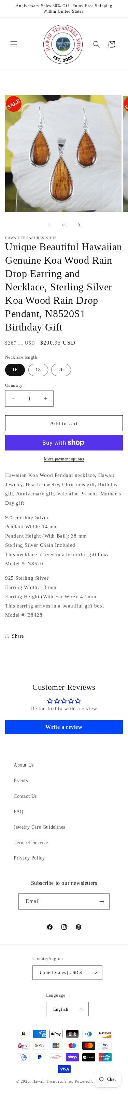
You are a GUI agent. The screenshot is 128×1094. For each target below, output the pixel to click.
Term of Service (31, 842)
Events (21, 780)
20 (61, 369)
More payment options (64, 459)
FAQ (19, 811)
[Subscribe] (101, 901)
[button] (13, 44)
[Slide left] (49, 224)
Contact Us (25, 796)
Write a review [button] (63, 727)
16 (15, 369)
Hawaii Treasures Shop (53, 1081)
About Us (24, 765)
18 (38, 369)
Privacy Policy (29, 858)
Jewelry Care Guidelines (39, 827)
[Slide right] (79, 224)
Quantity (14, 385)
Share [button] (18, 636)
